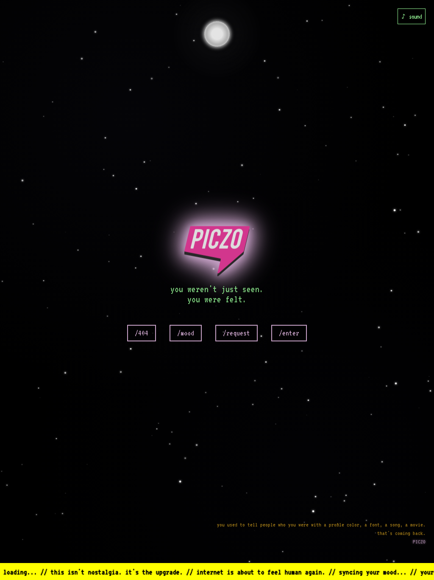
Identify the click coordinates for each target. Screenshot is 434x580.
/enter (289, 333)
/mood (185, 333)
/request (236, 333)
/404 (141, 333)
